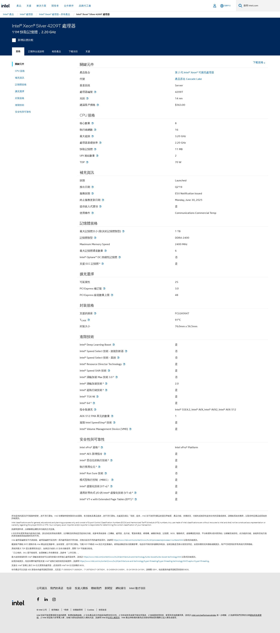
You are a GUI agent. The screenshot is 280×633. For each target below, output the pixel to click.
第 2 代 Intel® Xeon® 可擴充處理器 (194, 72)
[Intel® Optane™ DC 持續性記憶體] (119, 257)
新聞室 (108, 588)
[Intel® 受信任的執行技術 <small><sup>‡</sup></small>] (111, 460)
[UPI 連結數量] (97, 155)
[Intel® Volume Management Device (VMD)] (130, 429)
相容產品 (56, 51)
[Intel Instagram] (54, 600)
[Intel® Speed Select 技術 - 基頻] (118, 357)
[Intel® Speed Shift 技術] (109, 370)
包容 (69, 588)
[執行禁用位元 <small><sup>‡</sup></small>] (99, 466)
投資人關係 (81, 588)
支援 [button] (29, 5)
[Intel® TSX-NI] (97, 396)
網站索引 (121, 588)
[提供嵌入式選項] (100, 206)
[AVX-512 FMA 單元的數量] (112, 416)
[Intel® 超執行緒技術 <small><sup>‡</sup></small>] (106, 390)
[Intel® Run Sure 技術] (105, 473)
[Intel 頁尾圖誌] (18, 602)
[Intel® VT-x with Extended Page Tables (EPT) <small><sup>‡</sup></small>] (135, 499)
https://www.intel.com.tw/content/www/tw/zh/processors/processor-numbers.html (148, 540)
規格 (18, 51)
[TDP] (87, 162)
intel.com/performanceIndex (204, 615)
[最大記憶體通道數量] (105, 250)
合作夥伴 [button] (69, 5)
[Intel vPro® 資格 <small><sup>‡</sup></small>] (102, 447)
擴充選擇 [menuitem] (19, 91)
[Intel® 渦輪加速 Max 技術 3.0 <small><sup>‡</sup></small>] (116, 377)
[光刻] (87, 98)
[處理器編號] (95, 92)
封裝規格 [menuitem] (19, 98)
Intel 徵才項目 (137, 588)
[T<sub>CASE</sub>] (88, 319)
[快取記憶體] (95, 149)
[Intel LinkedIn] (46, 600)
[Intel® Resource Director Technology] (124, 364)
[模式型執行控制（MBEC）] (112, 479)
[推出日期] (92, 187)
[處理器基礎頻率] (100, 142)
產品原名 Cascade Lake (188, 79)
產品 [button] (19, 5)
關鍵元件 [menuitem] (19, 64)
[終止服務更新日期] (103, 200)
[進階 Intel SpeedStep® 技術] (114, 422)
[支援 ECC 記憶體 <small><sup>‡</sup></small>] (102, 263)
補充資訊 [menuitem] (19, 77)
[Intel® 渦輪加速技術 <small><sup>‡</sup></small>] (106, 383)
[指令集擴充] (95, 409)
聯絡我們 (96, 588)
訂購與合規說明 (36, 51)
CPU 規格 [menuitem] (20, 70)
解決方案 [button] (41, 5)
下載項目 (73, 51)
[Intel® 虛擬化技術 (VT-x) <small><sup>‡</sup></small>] (111, 486)
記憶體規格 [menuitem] (20, 84)
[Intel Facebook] (38, 600)
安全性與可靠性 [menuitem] (23, 111)
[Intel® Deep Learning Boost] (113, 344)
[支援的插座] (95, 313)
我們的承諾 (56, 588)
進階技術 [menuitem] (19, 104)
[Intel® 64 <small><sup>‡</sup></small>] (94, 403)
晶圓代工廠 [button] (85, 5)
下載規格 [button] (258, 62)
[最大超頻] (92, 136)
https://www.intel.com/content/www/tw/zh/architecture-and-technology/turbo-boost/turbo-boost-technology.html (132, 557)
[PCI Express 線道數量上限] (112, 295)
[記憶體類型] (95, 237)
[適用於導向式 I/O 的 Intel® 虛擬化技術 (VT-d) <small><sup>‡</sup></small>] (135, 492)
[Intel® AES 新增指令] (105, 453)
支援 (88, 51)
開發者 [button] (55, 5)
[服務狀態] (92, 193)
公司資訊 (42, 588)
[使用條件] (92, 213)
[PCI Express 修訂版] (104, 288)
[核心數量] (92, 123)
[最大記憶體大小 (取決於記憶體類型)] (123, 231)
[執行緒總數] (95, 129)
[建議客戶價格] (97, 104)
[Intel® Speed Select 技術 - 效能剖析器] (126, 351)
